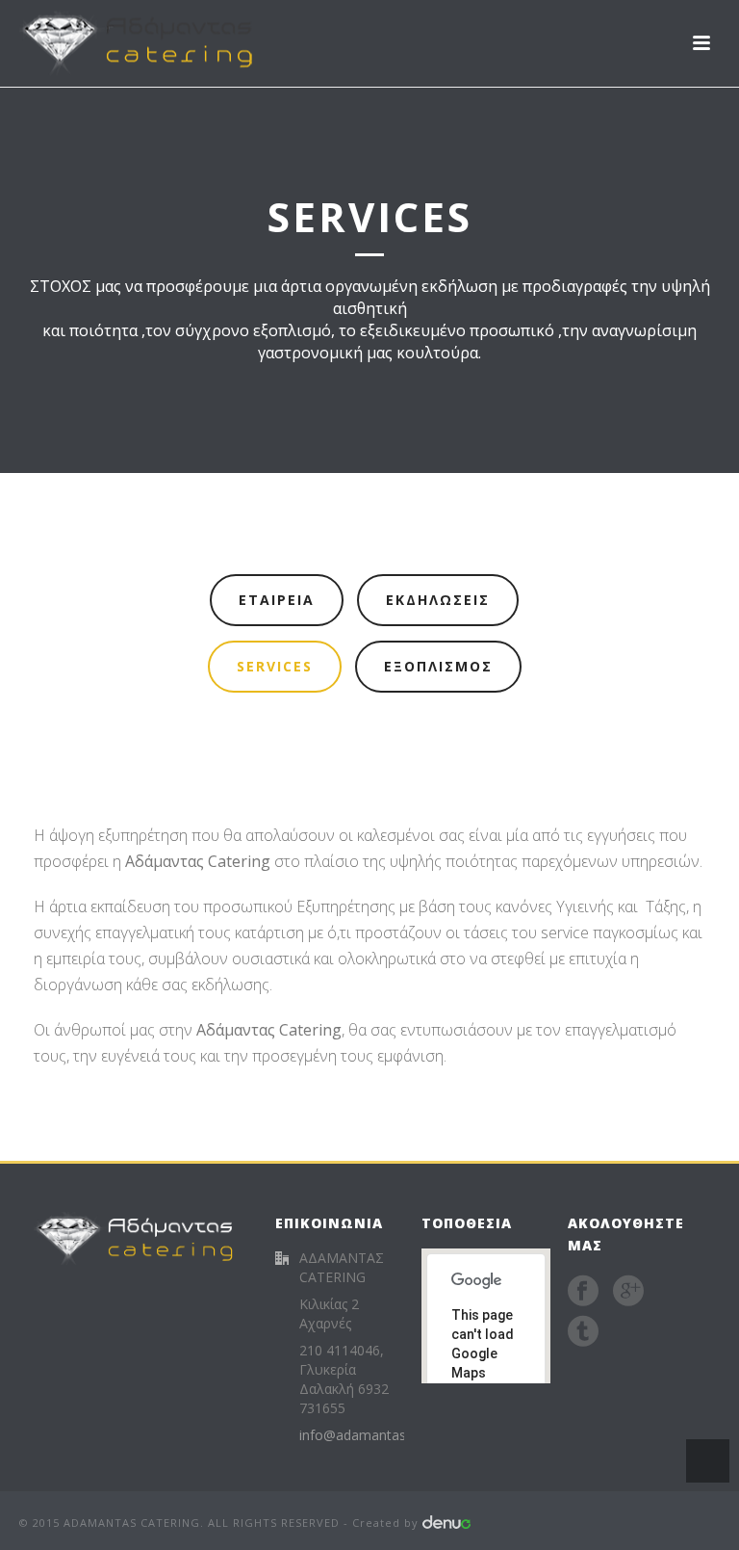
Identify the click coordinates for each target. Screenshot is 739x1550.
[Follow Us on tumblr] (583, 1331)
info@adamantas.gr (360, 1435)
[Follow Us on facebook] (583, 1290)
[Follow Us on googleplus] (628, 1290)
